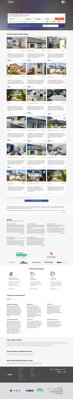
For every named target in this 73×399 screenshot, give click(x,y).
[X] (14, 391)
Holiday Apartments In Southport (36, 363)
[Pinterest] (19, 391)
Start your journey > (53, 288)
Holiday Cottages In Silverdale (12, 342)
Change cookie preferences (23, 379)
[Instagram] (17, 391)
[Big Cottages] (59, 372)
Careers (32, 370)
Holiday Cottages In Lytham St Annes (48, 342)
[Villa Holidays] (64, 372)
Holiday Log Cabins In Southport (24, 363)
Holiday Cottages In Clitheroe (23, 345)
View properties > (12, 288)
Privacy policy (21, 375)
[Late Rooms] (57, 370)
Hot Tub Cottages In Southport (28, 354)
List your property (33, 374)
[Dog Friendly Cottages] (63, 370)
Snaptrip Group (60, 393)
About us (32, 369)
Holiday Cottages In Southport (60, 342)
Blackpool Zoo (30, 304)
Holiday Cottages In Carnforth (12, 345)
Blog (19, 373)
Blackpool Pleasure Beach (12, 304)
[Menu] (63, 2)
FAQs (19, 369)
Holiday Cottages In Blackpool (46, 345)
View (23, 60)
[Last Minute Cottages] (51, 370)
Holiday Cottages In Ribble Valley (35, 342)
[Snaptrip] (11, 2)
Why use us (20, 370)
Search (59, 18)
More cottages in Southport (36, 200)
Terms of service (21, 374)
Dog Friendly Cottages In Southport (14, 354)
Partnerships (32, 375)
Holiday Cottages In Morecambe (34, 345)
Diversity (32, 373)
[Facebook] (11, 391)
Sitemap (20, 378)
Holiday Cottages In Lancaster (23, 342)
